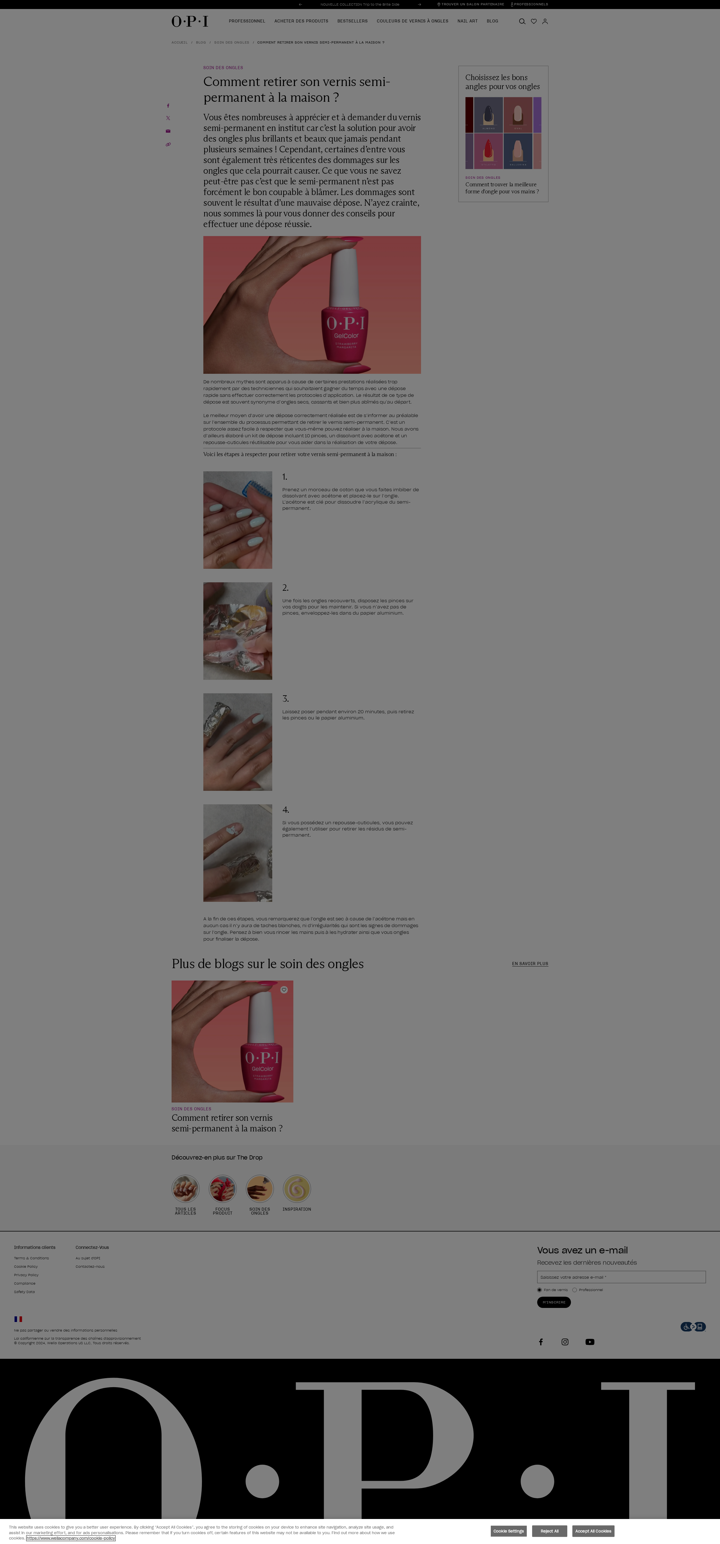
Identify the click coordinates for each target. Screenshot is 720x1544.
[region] (360, 1531)
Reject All (550, 1531)
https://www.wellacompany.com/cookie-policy (71, 1538)
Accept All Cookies (593, 1531)
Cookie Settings (509, 1531)
